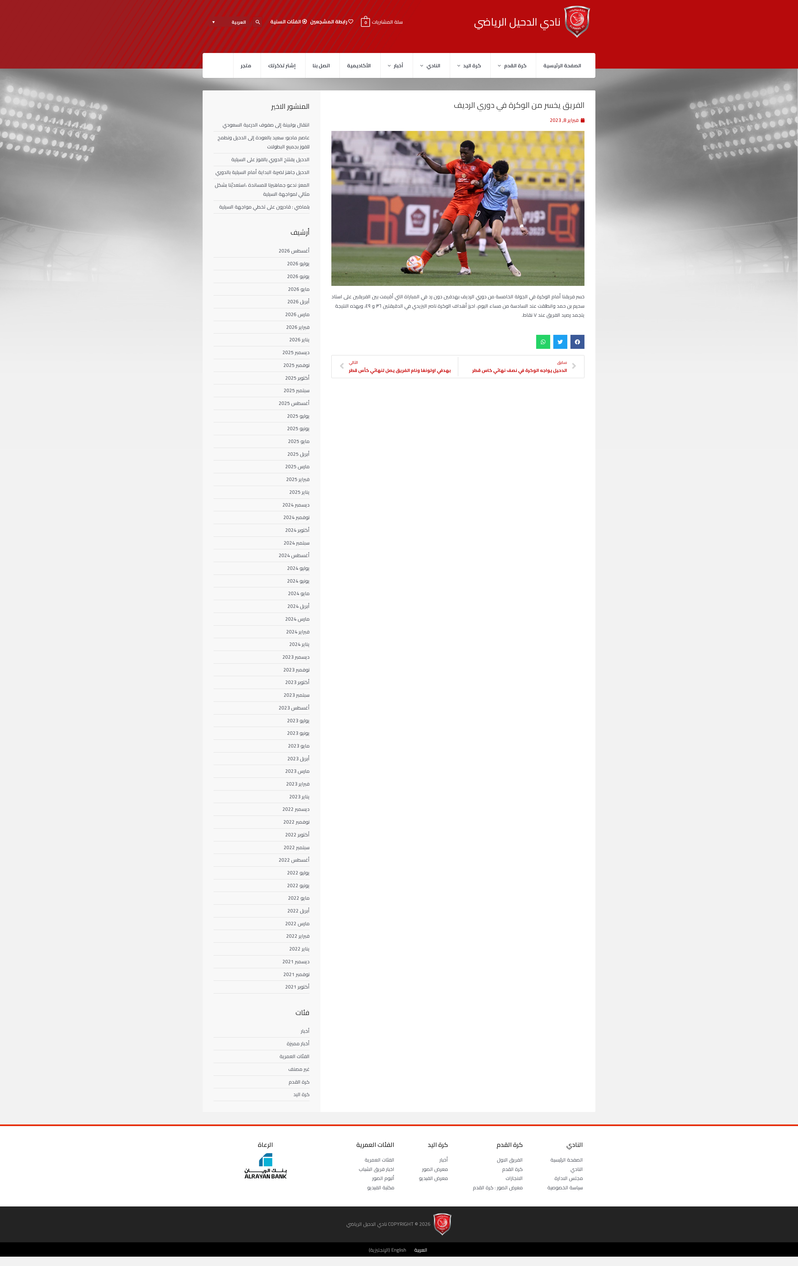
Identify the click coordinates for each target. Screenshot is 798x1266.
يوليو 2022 (298, 872)
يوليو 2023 (298, 720)
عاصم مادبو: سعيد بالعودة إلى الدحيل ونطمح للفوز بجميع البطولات (264, 142)
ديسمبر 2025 (296, 352)
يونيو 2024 (298, 580)
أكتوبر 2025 (297, 378)
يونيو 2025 (298, 428)
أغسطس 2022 (294, 859)
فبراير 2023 (298, 783)
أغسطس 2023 (294, 707)
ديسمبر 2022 (296, 809)
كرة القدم (515, 65)
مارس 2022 (297, 923)
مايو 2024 (299, 593)
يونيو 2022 (298, 885)
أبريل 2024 (298, 606)
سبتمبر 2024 (297, 542)
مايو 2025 (299, 441)
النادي (433, 65)
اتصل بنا (321, 65)
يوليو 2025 (298, 416)
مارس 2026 (297, 314)
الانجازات (514, 1178)
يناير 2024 (299, 644)
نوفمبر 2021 (296, 974)
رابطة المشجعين (329, 21)
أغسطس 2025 (294, 403)
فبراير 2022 (298, 936)
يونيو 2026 (298, 276)
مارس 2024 (297, 618)
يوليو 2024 (298, 568)
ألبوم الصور (383, 1178)
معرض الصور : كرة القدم (498, 1187)
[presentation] (501, 65)
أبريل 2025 (298, 454)
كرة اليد (472, 65)
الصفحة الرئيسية (562, 65)
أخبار (398, 65)
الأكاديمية (359, 65)
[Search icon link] (257, 22)
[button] (577, 342)
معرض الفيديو (433, 1178)
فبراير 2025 (298, 479)
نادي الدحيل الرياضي (517, 21)
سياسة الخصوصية (565, 1187)
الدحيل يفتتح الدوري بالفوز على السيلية (270, 159)
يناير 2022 (299, 948)
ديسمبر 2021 (296, 961)
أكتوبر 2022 (297, 834)
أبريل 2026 (298, 301)
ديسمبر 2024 (296, 504)
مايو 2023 (299, 745)
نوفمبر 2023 (296, 669)
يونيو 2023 (298, 733)
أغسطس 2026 (294, 250)
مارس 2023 (297, 771)
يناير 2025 (299, 492)
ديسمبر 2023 (296, 657)
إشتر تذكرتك (282, 65)
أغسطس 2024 (294, 555)
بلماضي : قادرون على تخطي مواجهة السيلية (264, 206)
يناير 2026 (299, 339)
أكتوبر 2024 (297, 530)
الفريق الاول (510, 1159)
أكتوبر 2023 (297, 682)
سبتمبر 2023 (297, 695)
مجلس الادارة (569, 1178)
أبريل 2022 (298, 910)
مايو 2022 (299, 898)
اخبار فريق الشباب (376, 1169)
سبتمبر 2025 (297, 390)
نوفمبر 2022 (296, 821)
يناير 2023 (299, 796)
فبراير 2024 (298, 631)
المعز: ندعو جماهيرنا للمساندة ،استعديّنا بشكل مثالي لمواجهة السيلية (262, 189)
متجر (246, 65)
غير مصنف (299, 1069)
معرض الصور (435, 1169)
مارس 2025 (297, 466)
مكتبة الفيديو (380, 1187)
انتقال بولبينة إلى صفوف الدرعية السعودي (266, 124)
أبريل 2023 (298, 758)
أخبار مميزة (298, 1043)
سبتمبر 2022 (297, 847)
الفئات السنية (286, 21)
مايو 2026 (299, 289)
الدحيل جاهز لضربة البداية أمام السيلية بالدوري (262, 172)
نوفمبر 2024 (296, 517)
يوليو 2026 (298, 263)
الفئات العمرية (295, 1056)
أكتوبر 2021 (297, 986)
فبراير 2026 (298, 327)
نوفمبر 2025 (296, 365)
